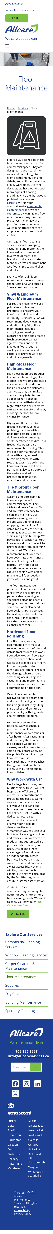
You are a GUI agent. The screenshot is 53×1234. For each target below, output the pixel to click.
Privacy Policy (22, 1214)
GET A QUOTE (16, 18)
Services (23, 108)
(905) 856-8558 (14, 4)
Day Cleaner (15, 993)
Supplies (12, 985)
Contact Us (18, 914)
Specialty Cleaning (20, 1010)
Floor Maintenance (20, 976)
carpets (12, 202)
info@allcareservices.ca (20, 10)
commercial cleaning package (24, 208)
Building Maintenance (23, 1002)
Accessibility (22, 1210)
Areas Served (19, 1112)
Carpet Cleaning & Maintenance (20, 966)
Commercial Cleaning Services (22, 944)
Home (11, 108)
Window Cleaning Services (26, 955)
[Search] (35, 1067)
